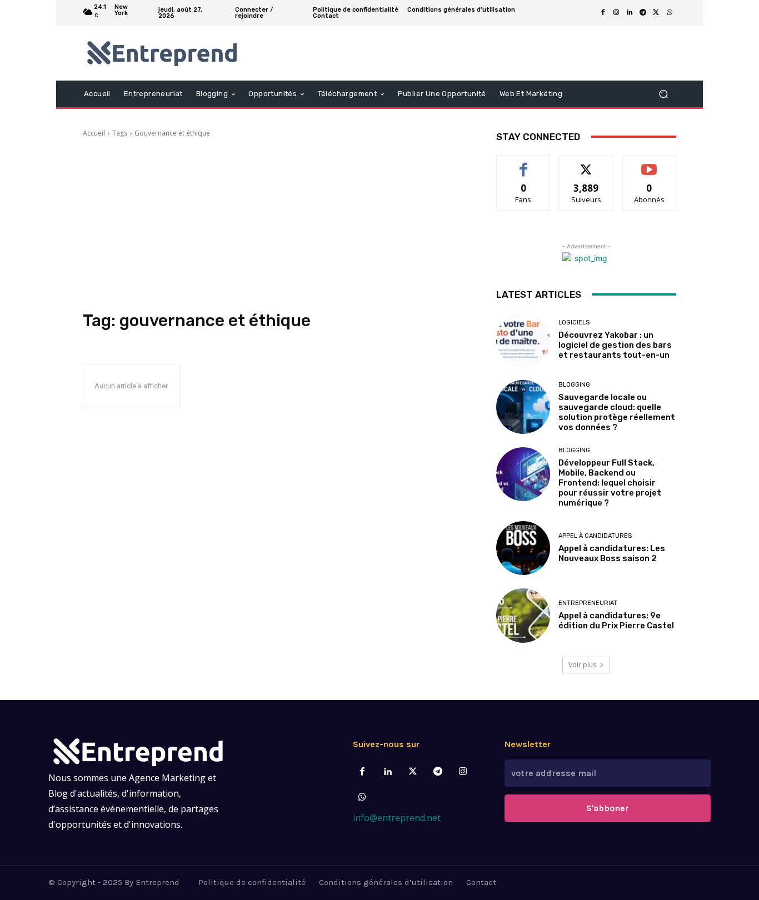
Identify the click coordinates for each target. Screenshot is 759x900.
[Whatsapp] (362, 797)
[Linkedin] (629, 12)
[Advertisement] (276, 224)
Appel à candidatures (595, 536)
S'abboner (607, 808)
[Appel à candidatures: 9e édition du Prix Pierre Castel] (523, 615)
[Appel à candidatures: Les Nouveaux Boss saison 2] (523, 548)
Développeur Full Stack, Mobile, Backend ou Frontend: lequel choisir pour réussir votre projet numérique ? (609, 483)
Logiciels (574, 322)
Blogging (574, 385)
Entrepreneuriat (587, 603)
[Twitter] (412, 772)
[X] (656, 12)
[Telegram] (643, 12)
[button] (663, 94)
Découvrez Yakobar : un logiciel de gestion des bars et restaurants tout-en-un (615, 345)
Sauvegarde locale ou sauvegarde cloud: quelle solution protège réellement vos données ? (616, 412)
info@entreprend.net (397, 818)
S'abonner (649, 163)
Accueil (94, 133)
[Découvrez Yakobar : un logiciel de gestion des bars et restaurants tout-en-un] (523, 340)
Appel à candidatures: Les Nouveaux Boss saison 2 (611, 553)
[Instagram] (616, 12)
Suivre (586, 163)
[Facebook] (603, 12)
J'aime (523, 163)
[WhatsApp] (669, 12)
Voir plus (582, 664)
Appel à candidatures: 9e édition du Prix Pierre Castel (616, 621)
